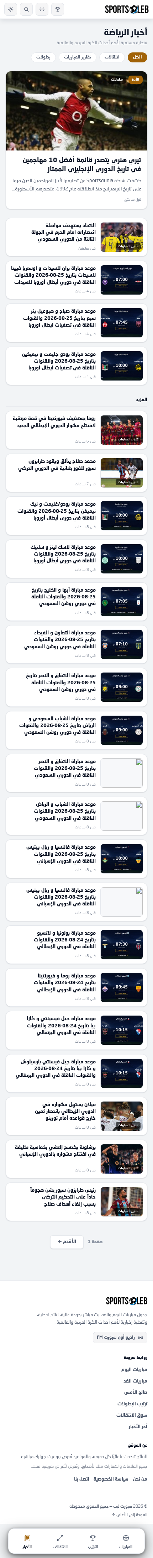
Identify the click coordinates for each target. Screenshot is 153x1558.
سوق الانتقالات (131, 1415)
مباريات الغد (135, 1381)
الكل (137, 57)
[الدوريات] (57, 9)
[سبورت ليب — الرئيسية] (127, 9)
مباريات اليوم (134, 1370)
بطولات (43, 57)
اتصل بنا (81, 1479)
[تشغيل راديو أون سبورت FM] (42, 9)
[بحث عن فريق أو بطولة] (26, 9)
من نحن (140, 1479)
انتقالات (112, 57)
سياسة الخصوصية (111, 1479)
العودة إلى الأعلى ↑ (129, 1515)
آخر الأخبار (138, 1427)
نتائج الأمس (135, 1392)
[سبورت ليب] (76, 1301)
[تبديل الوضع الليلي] (10, 9)
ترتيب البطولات (132, 1404)
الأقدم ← (67, 1242)
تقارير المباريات (77, 57)
